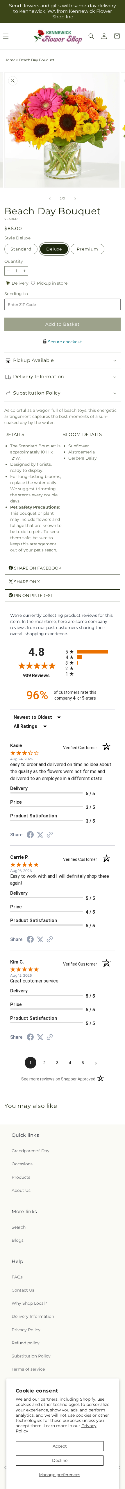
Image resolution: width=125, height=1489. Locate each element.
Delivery (21, 283)
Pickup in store (52, 283)
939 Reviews (43, 675)
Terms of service (28, 1369)
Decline (59, 1460)
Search (19, 1227)
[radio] (90, 652)
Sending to (24, 294)
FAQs (17, 1277)
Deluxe (54, 249)
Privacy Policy (26, 1329)
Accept (60, 1446)
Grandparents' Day (30, 1150)
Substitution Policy (31, 1356)
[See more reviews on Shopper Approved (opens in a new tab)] (50, 835)
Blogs (18, 1240)
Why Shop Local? (29, 1303)
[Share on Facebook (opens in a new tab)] (30, 835)
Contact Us (23, 1290)
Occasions (22, 1163)
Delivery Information (33, 1316)
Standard (20, 249)
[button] (91, 36)
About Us (21, 1190)
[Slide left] (49, 198)
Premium (87, 249)
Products (21, 1177)
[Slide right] (75, 198)
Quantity (13, 261)
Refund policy (26, 1343)
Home (9, 60)
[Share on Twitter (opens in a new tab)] (40, 835)
